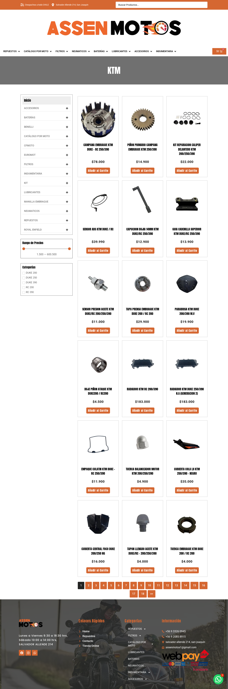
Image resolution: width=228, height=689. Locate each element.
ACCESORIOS (135, 678)
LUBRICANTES (136, 652)
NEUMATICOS (136, 665)
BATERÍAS (133, 658)
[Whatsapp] (35, 653)
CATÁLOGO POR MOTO (137, 644)
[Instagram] (28, 653)
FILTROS (132, 635)
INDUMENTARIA (137, 672)
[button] (46, 108)
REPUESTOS (135, 628)
